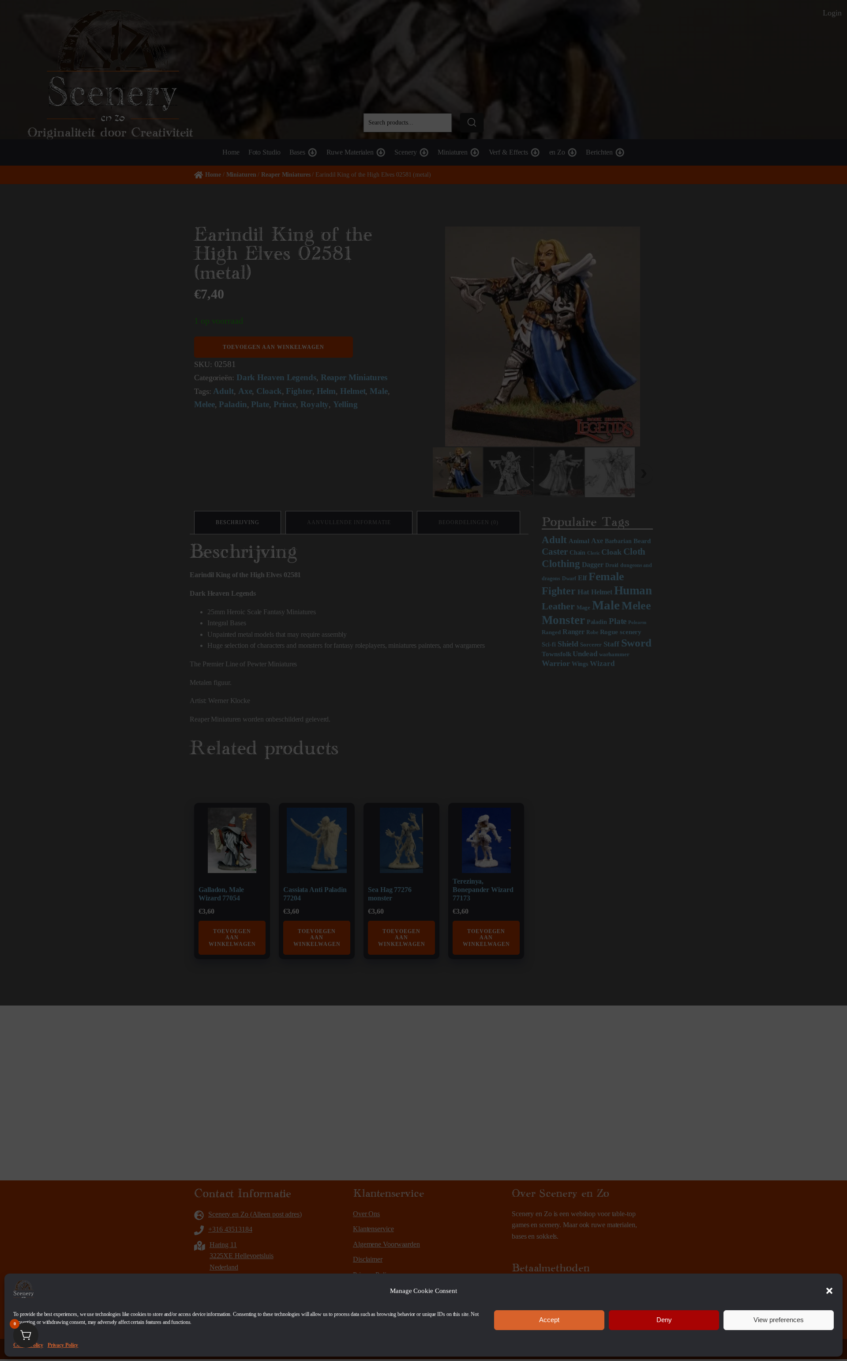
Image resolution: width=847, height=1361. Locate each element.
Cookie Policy (28, 1345)
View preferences (778, 1319)
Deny (664, 1319)
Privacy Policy (63, 1345)
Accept (549, 1319)
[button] (829, 1290)
